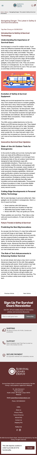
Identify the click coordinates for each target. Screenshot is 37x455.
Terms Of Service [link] (18, 415)
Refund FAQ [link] (18, 417)
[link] (18, 8)
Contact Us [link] (18, 420)
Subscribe (29, 316)
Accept (29, 448)
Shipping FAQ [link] (18, 422)
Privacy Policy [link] (18, 412)
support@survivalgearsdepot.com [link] (20, 397)
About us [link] (18, 410)
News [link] (6, 12)
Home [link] (2, 12)
